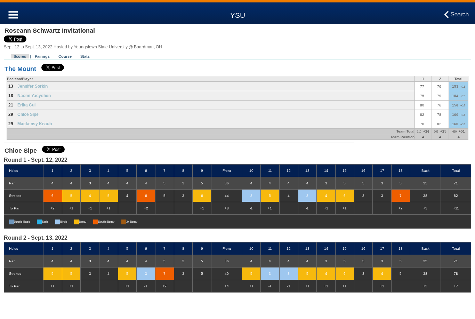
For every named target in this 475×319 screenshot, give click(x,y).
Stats (85, 56)
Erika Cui (26, 105)
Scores (20, 56)
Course (65, 56)
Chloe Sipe (28, 114)
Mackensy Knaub (34, 123)
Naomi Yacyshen (34, 95)
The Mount (20, 68)
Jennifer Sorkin (32, 86)
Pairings (42, 56)
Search (460, 14)
